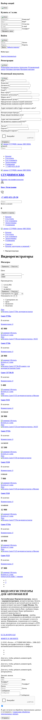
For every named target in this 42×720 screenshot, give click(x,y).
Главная (8, 244)
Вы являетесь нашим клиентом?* (13, 122)
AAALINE (7, 285)
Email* (3, 90)
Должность (5, 85)
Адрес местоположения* (10, 119)
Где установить (11, 160)
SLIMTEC (7, 289)
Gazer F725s (5, 431)
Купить (14, 333)
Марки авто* (6, 97)
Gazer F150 (5, 462)
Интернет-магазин (27, 69)
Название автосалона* (9, 95)
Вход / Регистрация (8, 187)
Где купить (9, 158)
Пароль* (4, 128)
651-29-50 (12, 166)
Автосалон (23, 67)
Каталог (8, 156)
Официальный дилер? (9, 99)
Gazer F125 (5, 556)
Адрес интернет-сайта (9, 108)
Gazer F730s (5, 343)
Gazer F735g (6, 524)
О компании (10, 164)
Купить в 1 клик (7, 335)
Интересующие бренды (10, 113)
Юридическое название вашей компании (16, 102)
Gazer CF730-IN (7, 373)
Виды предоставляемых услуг (12, 115)
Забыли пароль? (13, 47)
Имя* (3, 81)
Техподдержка (10, 162)
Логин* (4, 126)
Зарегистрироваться (8, 56)
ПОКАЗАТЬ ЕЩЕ (12, 576)
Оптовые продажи (13, 69)
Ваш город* (5, 92)
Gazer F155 (5, 400)
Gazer (6, 287)
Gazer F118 (5, 493)
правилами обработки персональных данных (15, 713)
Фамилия (4, 83)
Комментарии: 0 (7, 324)
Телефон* (4, 88)
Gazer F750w (6, 316)
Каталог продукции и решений (17, 246)
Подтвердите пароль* (9, 131)
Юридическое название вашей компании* (17, 104)
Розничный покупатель (10, 67)
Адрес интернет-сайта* (27, 108)
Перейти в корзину (8, 213)
